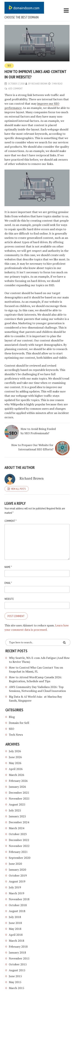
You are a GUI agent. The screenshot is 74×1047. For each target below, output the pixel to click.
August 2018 (17, 911)
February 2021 (18, 852)
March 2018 (16, 941)
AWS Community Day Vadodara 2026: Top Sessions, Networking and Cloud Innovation (37, 689)
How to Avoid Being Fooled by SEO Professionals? (38, 431)
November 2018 (19, 899)
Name (8, 567)
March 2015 (16, 988)
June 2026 (15, 757)
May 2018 (15, 929)
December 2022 (19, 840)
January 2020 (17, 870)
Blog (12, 717)
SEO (9, 65)
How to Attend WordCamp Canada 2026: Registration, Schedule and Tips (35, 679)
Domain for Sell (19, 723)
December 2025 (19, 793)
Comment (10, 521)
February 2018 (18, 946)
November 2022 (19, 846)
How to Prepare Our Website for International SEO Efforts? (32, 447)
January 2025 (17, 816)
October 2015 (18, 964)
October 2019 (18, 875)
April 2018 (16, 935)
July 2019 (15, 887)
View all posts (18, 488)
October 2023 (18, 834)
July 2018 (15, 917)
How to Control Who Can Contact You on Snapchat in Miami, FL (36, 669)
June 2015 (15, 976)
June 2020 (15, 864)
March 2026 (16, 775)
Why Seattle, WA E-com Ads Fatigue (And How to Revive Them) (39, 660)
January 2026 (17, 787)
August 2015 (17, 970)
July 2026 (15, 751)
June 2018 (15, 923)
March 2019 (16, 893)
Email (8, 583)
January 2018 (17, 952)
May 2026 (15, 763)
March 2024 (16, 828)
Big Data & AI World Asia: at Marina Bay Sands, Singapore (35, 698)
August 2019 (17, 881)
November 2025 (19, 798)
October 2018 (18, 905)
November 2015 (19, 958)
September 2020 (19, 858)
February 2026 (18, 781)
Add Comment (15, 88)
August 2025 (17, 804)
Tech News (16, 735)
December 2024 (19, 822)
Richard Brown (39, 83)
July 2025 (15, 810)
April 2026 (16, 769)
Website (9, 599)
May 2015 (15, 982)
